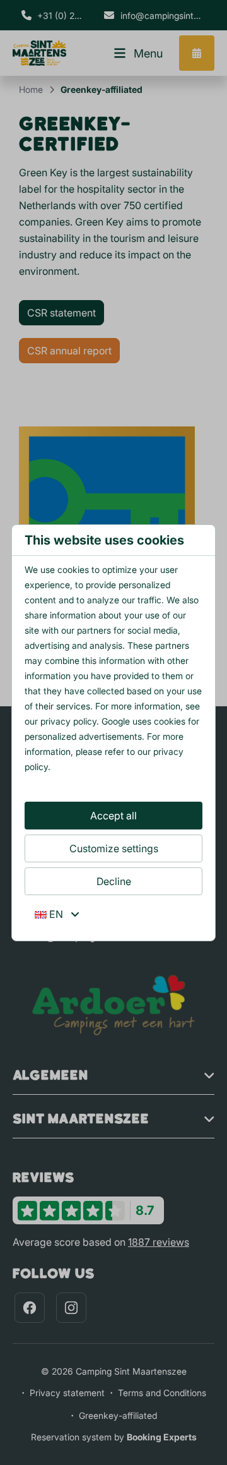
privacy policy (68, 721)
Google (116, 721)
